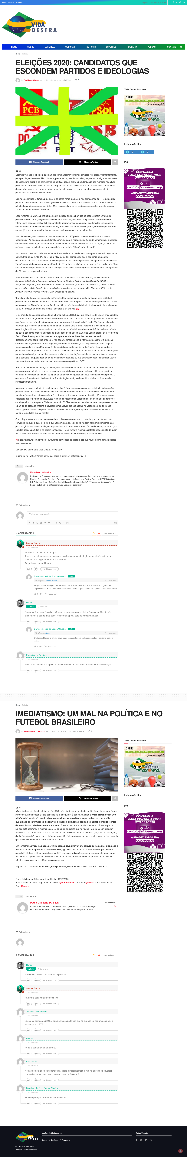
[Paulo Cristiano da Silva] (22, 907)
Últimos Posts (30, 466)
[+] (67, 523)
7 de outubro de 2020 (58, 731)
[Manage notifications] (180, 1151)
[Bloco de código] (56, 523)
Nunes (29, 602)
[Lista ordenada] (45, 523)
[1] (16, 439)
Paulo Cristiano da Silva (34, 731)
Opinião (25, 705)
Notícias (11, 2)
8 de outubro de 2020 (52, 80)
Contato (171, 46)
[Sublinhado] (37, 523)
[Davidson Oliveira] (22, 477)
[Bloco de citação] (52, 523)
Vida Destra (29, 1146)
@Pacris (89, 882)
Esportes (19, 2)
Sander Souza (33, 543)
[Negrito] (29, 523)
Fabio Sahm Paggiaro (36, 655)
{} (64, 523)
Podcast (152, 46)
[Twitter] (114, 905)
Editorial (49, 46)
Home (4, 2)
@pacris (25, 886)
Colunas (70, 46)
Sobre (30, 46)
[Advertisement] (124, 24)
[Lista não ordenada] (49, 523)
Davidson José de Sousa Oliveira (50, 576)
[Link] (60, 523)
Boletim (132, 46)
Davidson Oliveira (31, 80)
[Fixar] (41, 523)
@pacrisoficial (66, 882)
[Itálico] (33, 523)
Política (25, 54)
